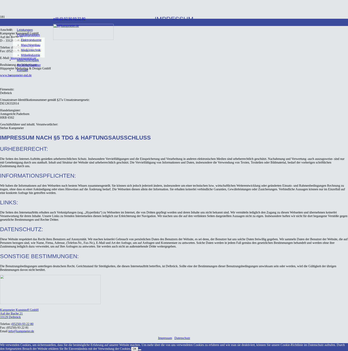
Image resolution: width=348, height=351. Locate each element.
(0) (22, 324)
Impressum (165, 338)
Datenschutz (182, 338)
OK (135, 348)
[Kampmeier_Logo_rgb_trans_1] (83, 38)
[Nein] (139, 349)
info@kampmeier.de (21, 331)
